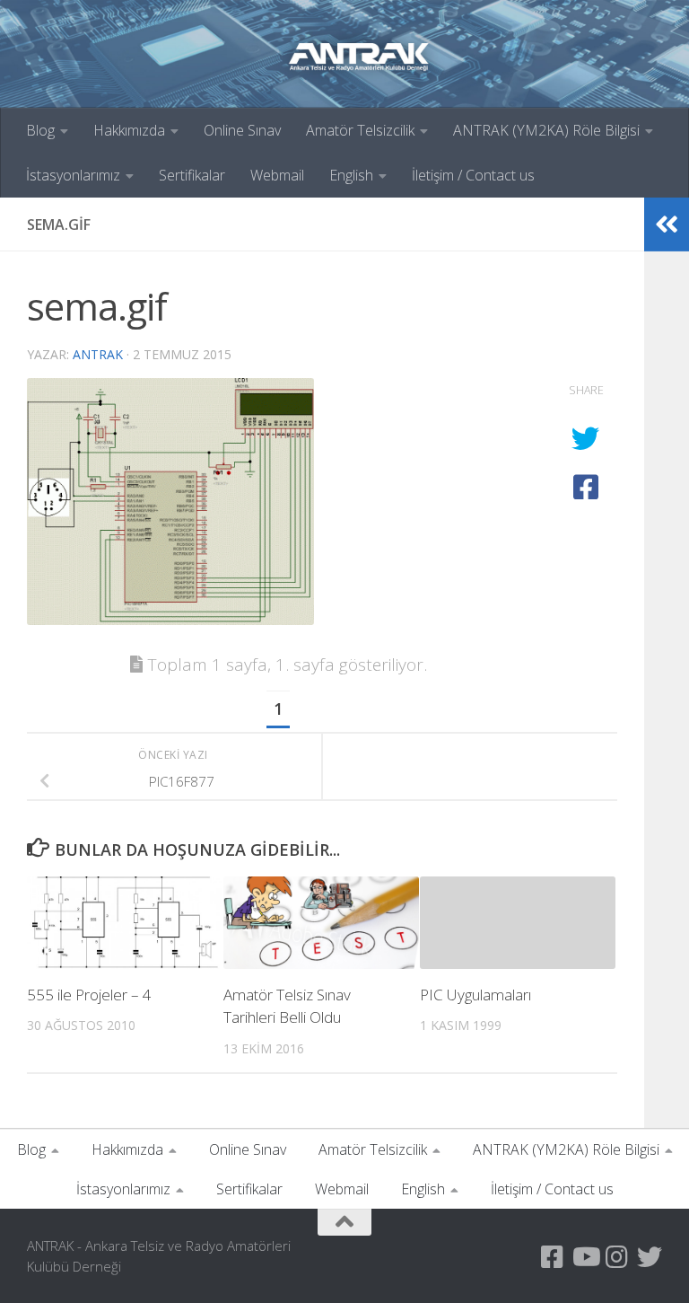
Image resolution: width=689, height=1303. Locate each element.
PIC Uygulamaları (475, 994)
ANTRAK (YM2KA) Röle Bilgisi (546, 130)
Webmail (277, 175)
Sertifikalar (192, 175)
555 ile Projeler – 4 (89, 994)
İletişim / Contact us (473, 175)
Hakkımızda (129, 130)
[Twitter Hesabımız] (649, 1257)
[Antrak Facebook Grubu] (552, 1257)
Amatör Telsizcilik (360, 130)
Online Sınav (242, 130)
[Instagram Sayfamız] (617, 1257)
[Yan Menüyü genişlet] (666, 224)
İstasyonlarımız (73, 175)
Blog (40, 130)
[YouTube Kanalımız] (584, 1257)
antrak (98, 354)
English (351, 175)
